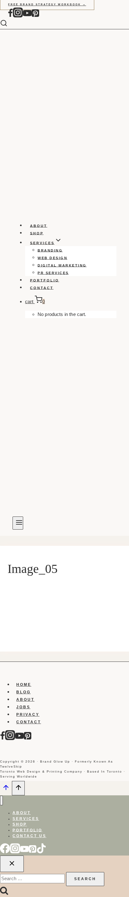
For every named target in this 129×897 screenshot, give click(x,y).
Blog (23, 692)
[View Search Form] (8, 23)
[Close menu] (1, 800)
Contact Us (29, 836)
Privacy (27, 714)
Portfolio (44, 280)
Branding (50, 250)
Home (23, 684)
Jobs (23, 707)
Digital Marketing (62, 265)
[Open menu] (18, 523)
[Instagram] (18, 16)
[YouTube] (27, 16)
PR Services (53, 272)
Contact (42, 287)
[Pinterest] (35, 16)
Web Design (52, 257)
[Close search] (12, 864)
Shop (37, 233)
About (38, 225)
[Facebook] (10, 16)
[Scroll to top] (6, 789)
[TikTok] (41, 851)
